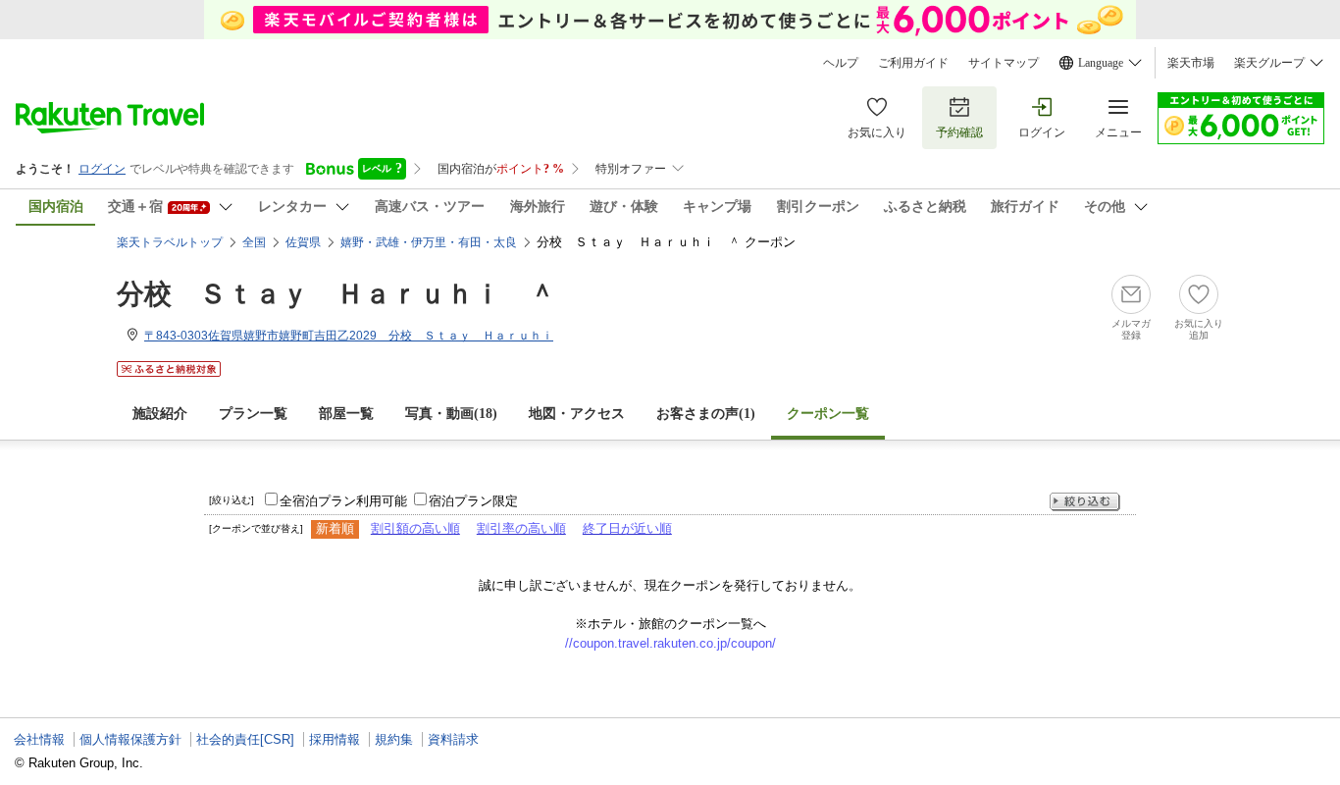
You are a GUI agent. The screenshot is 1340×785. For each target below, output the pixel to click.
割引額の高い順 (415, 528)
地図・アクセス (577, 413)
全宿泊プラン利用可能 (343, 501)
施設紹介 (159, 413)
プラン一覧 (253, 413)
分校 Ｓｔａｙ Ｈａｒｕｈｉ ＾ (336, 294)
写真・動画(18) (451, 413)
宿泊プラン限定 (473, 501)
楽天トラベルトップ (170, 242)
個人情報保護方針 (130, 739)
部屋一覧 (346, 413)
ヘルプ (840, 63)
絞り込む (1085, 502)
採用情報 (334, 739)
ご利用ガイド (913, 63)
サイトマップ (1003, 63)
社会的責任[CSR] (245, 739)
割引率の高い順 (521, 528)
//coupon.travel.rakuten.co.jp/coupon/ (670, 643)
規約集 (394, 739)
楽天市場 (1190, 63)
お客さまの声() (705, 413)
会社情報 (39, 739)
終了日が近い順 (627, 528)
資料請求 (453, 739)
